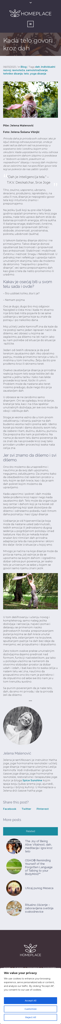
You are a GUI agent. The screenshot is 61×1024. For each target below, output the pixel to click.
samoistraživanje (37, 70)
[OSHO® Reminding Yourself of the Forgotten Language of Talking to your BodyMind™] (14, 866)
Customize (31, 1009)
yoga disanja (38, 73)
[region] (30, 996)
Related (30, 831)
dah (37, 66)
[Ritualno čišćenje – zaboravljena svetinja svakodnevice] (14, 908)
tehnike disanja (13, 73)
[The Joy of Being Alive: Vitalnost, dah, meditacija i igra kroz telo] (14, 846)
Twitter (26, 808)
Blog (24, 66)
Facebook (9, 808)
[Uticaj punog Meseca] (14, 887)
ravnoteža (18, 70)
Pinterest (43, 808)
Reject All (30, 1017)
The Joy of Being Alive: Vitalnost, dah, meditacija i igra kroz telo (38, 846)
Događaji (33, 968)
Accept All (30, 1000)
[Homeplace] (30, 950)
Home (7, 968)
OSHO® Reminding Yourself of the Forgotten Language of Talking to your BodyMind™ (39, 867)
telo (26, 73)
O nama (18, 968)
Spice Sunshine (32, 780)
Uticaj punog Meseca (39, 888)
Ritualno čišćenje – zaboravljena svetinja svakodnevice (39, 908)
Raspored (49, 968)
